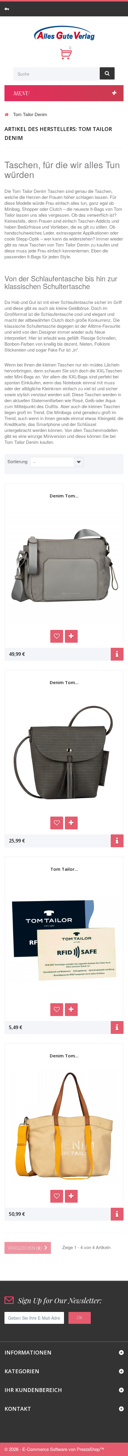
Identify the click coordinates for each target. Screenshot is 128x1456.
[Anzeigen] (117, 654)
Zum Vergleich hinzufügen (71, 636)
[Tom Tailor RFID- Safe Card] (64, 940)
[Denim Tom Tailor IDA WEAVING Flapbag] (64, 753)
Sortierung (17, 461)
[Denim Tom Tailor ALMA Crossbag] (64, 566)
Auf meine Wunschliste (56, 636)
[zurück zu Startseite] (6, 114)
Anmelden (8, 9)
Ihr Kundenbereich (33, 1389)
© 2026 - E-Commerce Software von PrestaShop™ (54, 1449)
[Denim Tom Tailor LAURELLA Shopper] (64, 1126)
